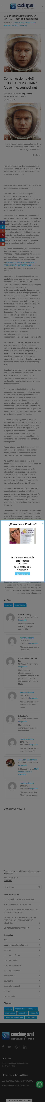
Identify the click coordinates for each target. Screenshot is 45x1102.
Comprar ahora (22, 574)
